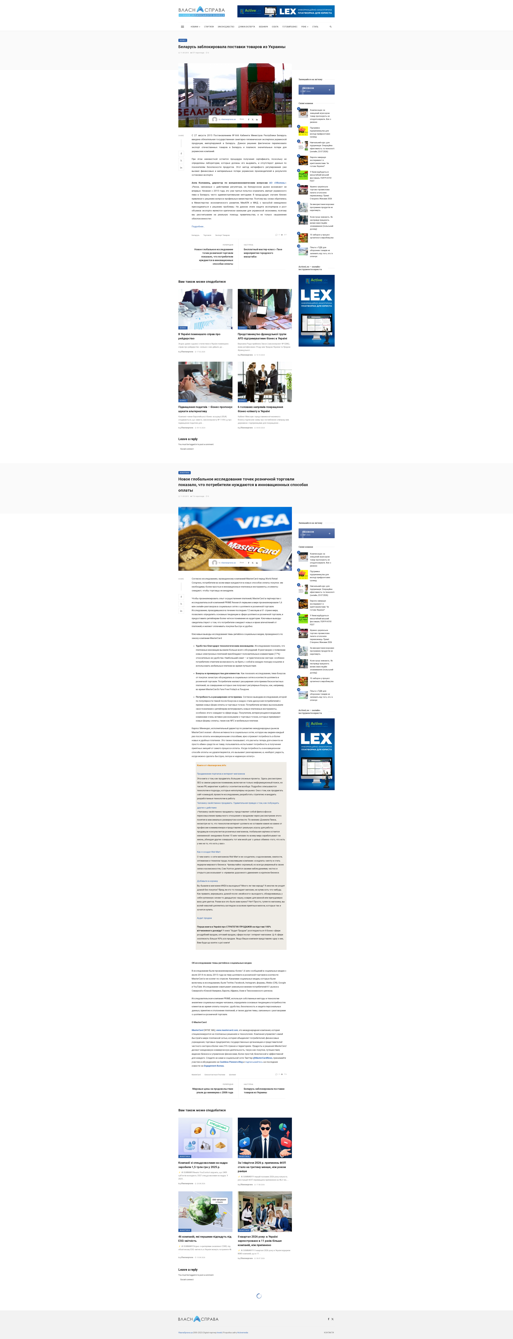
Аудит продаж (204, 918)
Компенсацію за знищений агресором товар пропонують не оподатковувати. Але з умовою (320, 116)
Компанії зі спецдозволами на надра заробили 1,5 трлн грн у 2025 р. (203, 1165)
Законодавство (226, 27)
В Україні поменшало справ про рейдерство (199, 336)
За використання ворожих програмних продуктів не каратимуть (322, 207)
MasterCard (196, 1075)
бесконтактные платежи (215, 1075)
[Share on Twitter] (181, 160)
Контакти (329, 1333)
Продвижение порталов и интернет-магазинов (221, 773)
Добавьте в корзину (207, 881)
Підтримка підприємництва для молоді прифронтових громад (320, 132)
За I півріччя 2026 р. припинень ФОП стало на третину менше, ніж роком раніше (262, 1167)
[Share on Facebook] (181, 153)
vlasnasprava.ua (228, 119)
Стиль (315, 27)
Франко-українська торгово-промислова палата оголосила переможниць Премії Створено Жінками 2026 (321, 192)
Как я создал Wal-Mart (208, 852)
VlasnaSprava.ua (185, 1333)
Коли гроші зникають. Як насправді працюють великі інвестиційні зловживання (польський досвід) (321, 223)
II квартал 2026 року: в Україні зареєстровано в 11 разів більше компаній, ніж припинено (260, 1241)
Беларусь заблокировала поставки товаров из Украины (264, 1090)
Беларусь (195, 235)
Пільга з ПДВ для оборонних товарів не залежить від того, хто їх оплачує (321, 252)
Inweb (219, 1333)
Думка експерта (246, 27)
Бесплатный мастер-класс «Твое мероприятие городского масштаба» (263, 253)
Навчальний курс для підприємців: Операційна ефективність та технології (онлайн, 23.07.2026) (322, 147)
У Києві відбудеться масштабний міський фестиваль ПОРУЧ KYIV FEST (321, 176)
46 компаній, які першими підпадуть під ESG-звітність (204, 1239)
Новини (194, 27)
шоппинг (232, 1075)
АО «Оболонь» (277, 182)
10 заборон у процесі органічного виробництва (321, 236)
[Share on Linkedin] (181, 167)
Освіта (275, 27)
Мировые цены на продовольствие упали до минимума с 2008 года (212, 1090)
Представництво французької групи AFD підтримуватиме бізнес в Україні (262, 336)
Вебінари (263, 27)
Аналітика (184, 473)
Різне (303, 27)
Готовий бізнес (289, 27)
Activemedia (242, 1333)
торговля (207, 235)
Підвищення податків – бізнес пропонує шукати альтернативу (205, 409)
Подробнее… (198, 226)
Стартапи (209, 27)
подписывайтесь (254, 1062)
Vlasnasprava (187, 352)
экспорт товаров (222, 235)
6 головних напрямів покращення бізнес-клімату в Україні (260, 409)
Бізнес (183, 40)
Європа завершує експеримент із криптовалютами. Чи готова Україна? (319, 162)
